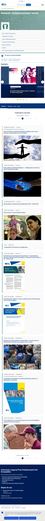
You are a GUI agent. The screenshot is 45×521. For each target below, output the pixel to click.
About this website (4, 507)
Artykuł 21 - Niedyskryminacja (14, 60)
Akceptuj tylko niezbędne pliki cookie (27, 518)
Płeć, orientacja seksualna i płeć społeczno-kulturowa (13, 50)
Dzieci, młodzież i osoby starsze (8, 33)
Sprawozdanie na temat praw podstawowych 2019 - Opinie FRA (21, 204)
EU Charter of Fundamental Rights (13, 55)
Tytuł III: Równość (4, 59)
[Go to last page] (36, 118)
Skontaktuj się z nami (5, 495)
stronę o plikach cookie (22, 513)
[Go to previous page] (11, 118)
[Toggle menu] (42, 5)
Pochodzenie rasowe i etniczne (8, 42)
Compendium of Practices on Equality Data (15, 247)
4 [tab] (26, 99)
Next (42, 82)
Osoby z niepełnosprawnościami (9, 39)
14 (30, 118)
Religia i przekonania (6, 44)
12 (26, 118)
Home (2, 8)
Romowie (4, 47)
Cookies (13, 507)
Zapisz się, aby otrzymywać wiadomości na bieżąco (13, 483)
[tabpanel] (22, 82)
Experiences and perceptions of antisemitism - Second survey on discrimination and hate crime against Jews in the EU (21, 341)
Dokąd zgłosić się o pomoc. (8, 480)
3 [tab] (23, 99)
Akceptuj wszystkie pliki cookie (11, 518)
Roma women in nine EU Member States (14, 212)
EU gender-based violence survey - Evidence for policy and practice (22, 91)
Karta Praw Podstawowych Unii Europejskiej (11, 478)
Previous (2, 82)
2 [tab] (20, 99)
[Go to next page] (34, 118)
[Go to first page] (9, 118)
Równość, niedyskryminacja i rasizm (9, 8)
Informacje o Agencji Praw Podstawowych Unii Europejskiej (14, 476)
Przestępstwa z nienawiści (7, 36)
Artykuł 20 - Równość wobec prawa (15, 59)
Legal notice (9, 507)
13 (28, 118)
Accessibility (23, 507)
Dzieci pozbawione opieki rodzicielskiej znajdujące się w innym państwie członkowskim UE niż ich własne (21, 132)
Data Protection (17, 507)
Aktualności (4, 481)
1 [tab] (18, 99)
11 (24, 118)
